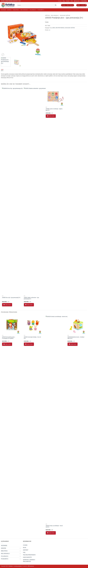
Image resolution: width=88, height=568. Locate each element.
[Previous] (3, 35)
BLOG (24, 547)
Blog (64, 1)
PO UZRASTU (33, 9)
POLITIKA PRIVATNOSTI (29, 554)
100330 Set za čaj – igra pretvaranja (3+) (11, 297)
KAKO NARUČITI (27, 557)
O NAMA (25, 545)
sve (49, 30)
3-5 (50, 27)
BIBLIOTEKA (16, 9)
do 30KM (53, 27)
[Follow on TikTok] (83, 1)
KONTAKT (25, 550)
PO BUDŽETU (41, 9)
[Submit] (55, 5)
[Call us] (86, 1)
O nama (59, 1)
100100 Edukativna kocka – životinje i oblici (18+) (76, 337)
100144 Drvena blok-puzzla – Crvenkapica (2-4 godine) (8, 337)
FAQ (72, 1)
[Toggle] (20, 548)
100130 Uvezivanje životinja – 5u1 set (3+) (32, 337)
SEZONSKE (3, 9)
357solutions (31, 566)
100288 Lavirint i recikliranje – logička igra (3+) (54, 109)
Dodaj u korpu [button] (8, 304)
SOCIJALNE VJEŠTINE (65, 15)
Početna (47, 15)
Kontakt (67, 1)
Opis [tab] (2, 70)
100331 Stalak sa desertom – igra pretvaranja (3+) (31, 298)
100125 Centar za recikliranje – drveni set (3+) (54, 526)
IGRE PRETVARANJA (59, 27)
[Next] (40, 35)
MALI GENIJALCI (24, 9)
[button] (77, 1)
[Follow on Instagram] (82, 1)
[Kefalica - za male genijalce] (8, 5)
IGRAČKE (9, 9)
